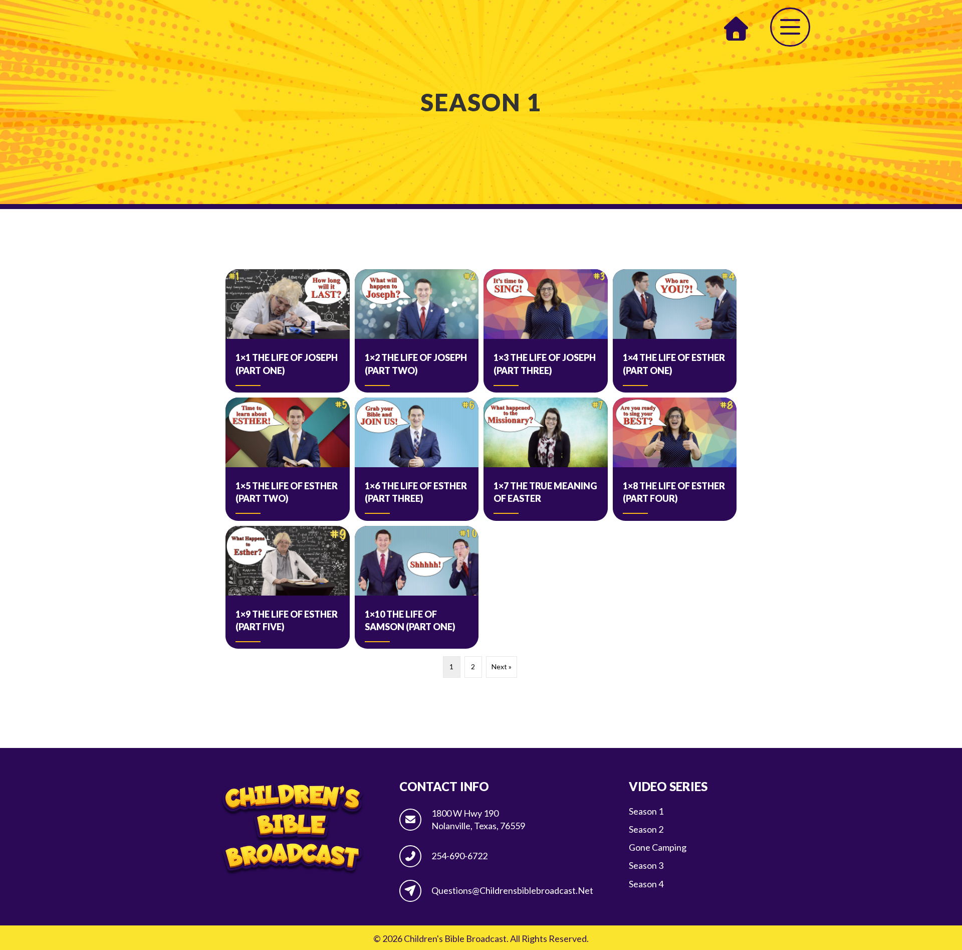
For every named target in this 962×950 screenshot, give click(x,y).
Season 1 (646, 811)
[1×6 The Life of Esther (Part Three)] (417, 459)
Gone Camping (657, 847)
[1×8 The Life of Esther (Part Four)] (675, 459)
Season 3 (646, 865)
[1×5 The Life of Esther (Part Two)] (287, 459)
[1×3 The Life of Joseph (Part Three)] (546, 331)
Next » (502, 666)
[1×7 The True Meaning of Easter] (546, 459)
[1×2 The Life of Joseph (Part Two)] (417, 331)
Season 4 (646, 883)
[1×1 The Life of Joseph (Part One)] (287, 331)
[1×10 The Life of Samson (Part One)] (417, 587)
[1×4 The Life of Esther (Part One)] (675, 331)
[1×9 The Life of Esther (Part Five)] (287, 587)
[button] (790, 27)
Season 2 (646, 829)
